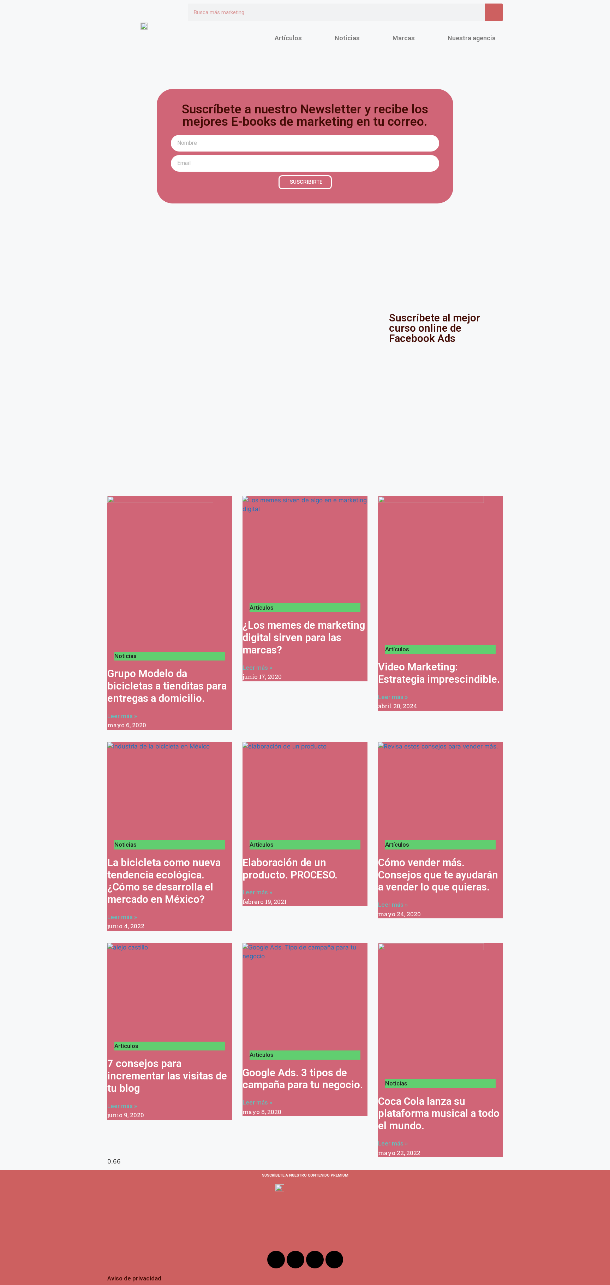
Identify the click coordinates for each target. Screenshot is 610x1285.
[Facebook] (276, 1259)
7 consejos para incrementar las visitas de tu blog (167, 1076)
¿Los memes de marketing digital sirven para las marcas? (304, 637)
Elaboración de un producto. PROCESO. (290, 869)
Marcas (404, 38)
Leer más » (122, 716)
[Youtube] (315, 1259)
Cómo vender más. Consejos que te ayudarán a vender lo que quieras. (438, 875)
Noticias (347, 38)
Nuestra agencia (472, 38)
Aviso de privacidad (134, 1278)
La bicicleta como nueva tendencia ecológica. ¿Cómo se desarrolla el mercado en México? (164, 881)
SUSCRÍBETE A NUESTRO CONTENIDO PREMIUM (305, 1175)
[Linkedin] (334, 1259)
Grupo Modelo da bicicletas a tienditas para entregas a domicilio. (167, 686)
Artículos (288, 38)
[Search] (494, 12)
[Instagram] (295, 1259)
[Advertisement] (305, 256)
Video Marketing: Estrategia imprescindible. (439, 673)
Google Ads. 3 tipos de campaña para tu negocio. (303, 1079)
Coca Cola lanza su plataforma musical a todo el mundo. (439, 1113)
